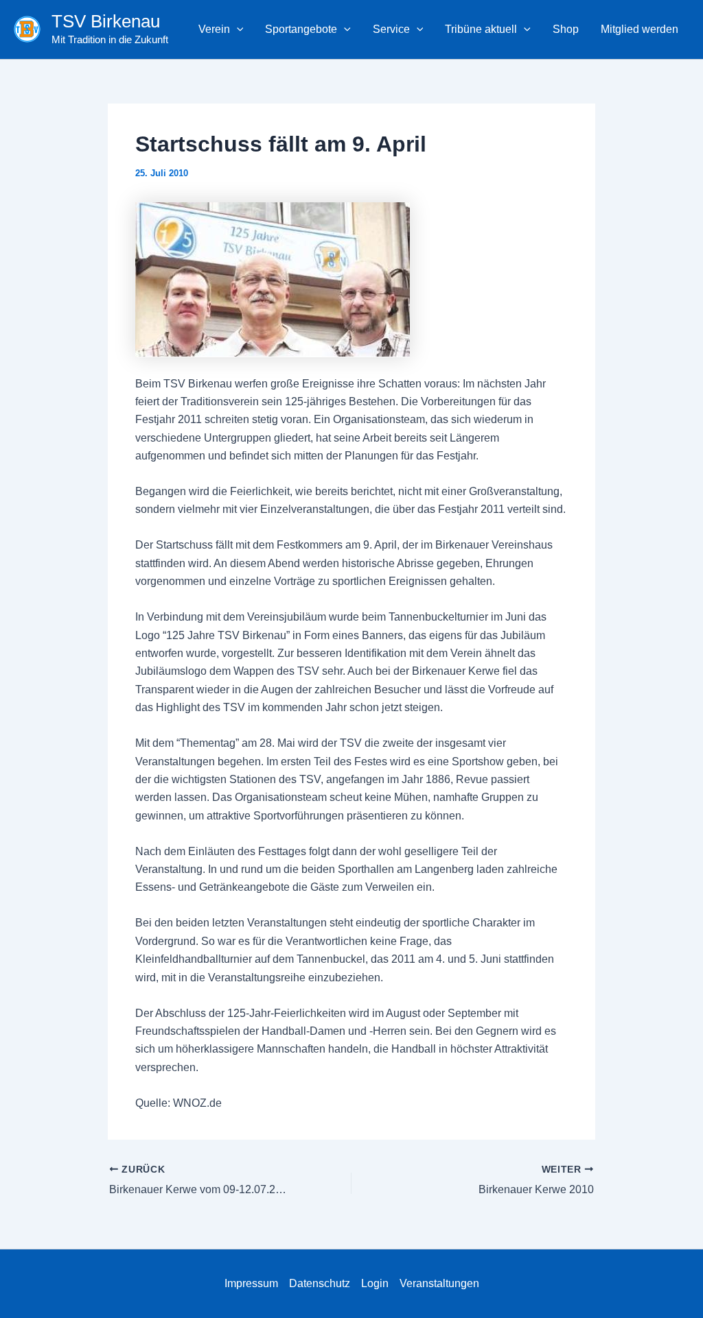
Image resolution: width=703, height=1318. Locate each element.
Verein (214, 29)
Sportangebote (301, 29)
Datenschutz (319, 1283)
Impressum (251, 1283)
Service (391, 29)
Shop (566, 29)
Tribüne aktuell (481, 29)
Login (375, 1283)
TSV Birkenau (105, 21)
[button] (237, 29)
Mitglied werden (639, 29)
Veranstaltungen (439, 1283)
